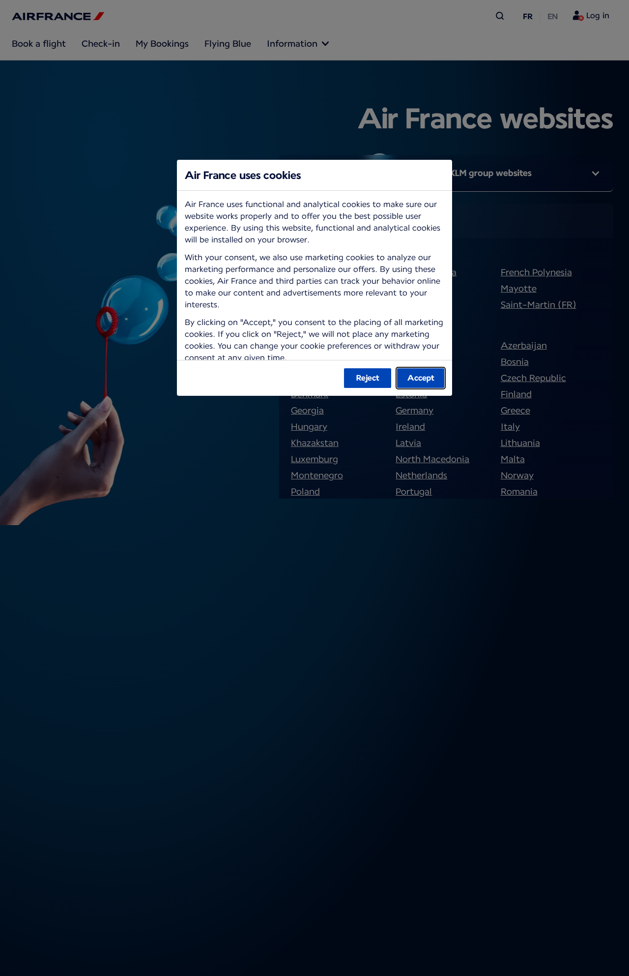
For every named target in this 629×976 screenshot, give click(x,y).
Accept (420, 378)
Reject (367, 378)
